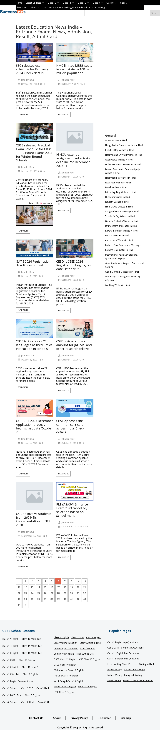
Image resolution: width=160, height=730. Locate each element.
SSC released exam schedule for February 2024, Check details (32, 69)
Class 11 (67, 3)
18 (65, 587)
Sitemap (125, 718)
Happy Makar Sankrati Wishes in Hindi (124, 145)
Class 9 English (30, 674)
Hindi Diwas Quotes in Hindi (119, 206)
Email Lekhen (114, 680)
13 (32, 587)
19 (71, 587)
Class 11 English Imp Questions (123, 653)
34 (25, 598)
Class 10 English (10, 653)
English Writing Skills (64, 654)
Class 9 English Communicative (18, 681)
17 (58, 587)
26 (45, 593)
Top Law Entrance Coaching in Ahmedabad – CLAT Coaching (74, 7)
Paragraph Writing (133, 675)
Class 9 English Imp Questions (122, 642)
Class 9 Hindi (42, 688)
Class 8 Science (10, 702)
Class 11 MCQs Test (32, 646)
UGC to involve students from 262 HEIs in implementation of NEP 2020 (34, 519)
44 (19, 604)
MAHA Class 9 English (65, 687)
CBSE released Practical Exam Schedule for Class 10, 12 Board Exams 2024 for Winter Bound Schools (34, 152)
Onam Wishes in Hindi (116, 140)
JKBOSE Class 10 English (66, 676)
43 (84, 598)
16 (51, 587)
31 (78, 593)
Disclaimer (104, 718)
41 (71, 598)
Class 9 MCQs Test (12, 695)
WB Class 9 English (87, 687)
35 (32, 598)
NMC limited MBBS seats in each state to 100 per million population (74, 69)
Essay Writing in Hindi (90, 643)
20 (78, 587)
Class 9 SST (27, 688)
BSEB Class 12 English (65, 659)
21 (84, 587)
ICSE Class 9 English (64, 692)
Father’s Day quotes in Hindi (119, 249)
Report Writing (114, 669)
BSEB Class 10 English (65, 665)
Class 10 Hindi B (30, 667)
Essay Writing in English (65, 643)
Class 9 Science (10, 688)
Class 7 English (61, 637)
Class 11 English (10, 646)
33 (19, 598)
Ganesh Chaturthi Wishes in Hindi (121, 220)
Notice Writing (114, 675)
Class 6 (19, 7)
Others (33, 7)
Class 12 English (10, 639)
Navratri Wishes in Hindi (117, 201)
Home (19, 3)
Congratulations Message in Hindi (122, 211)
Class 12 (52, 3)
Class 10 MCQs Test (32, 653)
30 (71, 593)
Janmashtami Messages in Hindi (121, 225)
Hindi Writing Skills (85, 654)
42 (78, 598)
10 (84, 581)
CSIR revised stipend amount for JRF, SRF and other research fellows (74, 345)
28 (58, 593)
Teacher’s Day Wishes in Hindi (120, 216)
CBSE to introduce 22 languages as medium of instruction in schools (34, 345)
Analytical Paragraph (134, 669)
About (57, 718)
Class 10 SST (8, 660)
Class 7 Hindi (77, 637)
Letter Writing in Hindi (143, 664)
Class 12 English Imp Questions (123, 659)
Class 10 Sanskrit (10, 674)
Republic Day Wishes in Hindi (119, 149)
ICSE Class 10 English (89, 659)
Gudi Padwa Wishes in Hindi (119, 159)
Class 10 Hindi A (10, 667)
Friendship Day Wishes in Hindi (120, 192)
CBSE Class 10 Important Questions (125, 648)
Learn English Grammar (66, 648)
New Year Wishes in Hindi (118, 182)
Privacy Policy (79, 718)
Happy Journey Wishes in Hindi (120, 177)
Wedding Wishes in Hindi (117, 285)
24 (32, 593)
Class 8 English (32, 695)
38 (51, 598)
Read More (23, 114)
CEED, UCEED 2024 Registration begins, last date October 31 (74, 265)
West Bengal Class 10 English (68, 681)
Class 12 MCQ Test (31, 639)
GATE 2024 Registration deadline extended (33, 263)
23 (25, 593)
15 (45, 587)
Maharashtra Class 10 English (69, 670)
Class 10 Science (27, 660)
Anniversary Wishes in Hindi (119, 240)
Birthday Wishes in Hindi (117, 235)
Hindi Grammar (87, 648)
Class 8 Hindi (27, 702)
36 (38, 598)
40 (65, 598)
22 (19, 593)
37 (45, 598)
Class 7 (123, 3)
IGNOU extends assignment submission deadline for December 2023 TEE (74, 160)
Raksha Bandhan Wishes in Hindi (121, 230)
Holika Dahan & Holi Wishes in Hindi (123, 164)
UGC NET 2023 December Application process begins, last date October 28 (34, 426)
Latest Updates (33, 3)
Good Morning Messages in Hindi (122, 271)
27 (51, 593)
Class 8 (110, 3)
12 (25, 587)
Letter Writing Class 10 (118, 664)
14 (38, 587)
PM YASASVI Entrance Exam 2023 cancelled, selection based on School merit (72, 510)
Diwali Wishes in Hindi (116, 187)
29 (65, 593)
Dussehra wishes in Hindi (117, 196)
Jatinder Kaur (27, 80)
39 (58, 598)
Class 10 (82, 3)
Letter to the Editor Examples (138, 680)
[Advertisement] (124, 79)
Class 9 (96, 3)
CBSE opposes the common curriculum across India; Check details (71, 426)
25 (38, 593)
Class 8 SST (43, 702)
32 (84, 593)
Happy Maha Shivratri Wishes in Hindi (123, 154)
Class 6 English (93, 637)
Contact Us (36, 718)
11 (19, 587)
